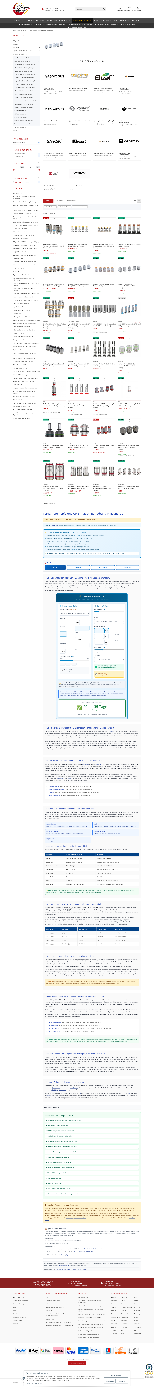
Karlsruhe (124, 1327)
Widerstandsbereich (100, 626)
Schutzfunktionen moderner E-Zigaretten (25, 358)
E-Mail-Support (90, 1071)
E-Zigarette (111, 731)
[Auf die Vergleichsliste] (55, 219)
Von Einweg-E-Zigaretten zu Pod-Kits (24, 396)
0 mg (77, 622)
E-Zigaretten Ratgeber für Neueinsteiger (25, 248)
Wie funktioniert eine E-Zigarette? (23, 410)
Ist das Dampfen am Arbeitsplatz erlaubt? (25, 300)
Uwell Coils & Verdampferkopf (24, 94)
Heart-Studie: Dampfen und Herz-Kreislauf (25, 294)
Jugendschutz (60, 1269)
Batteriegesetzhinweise (53, 1300)
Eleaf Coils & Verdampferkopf (24, 71)
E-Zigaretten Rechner (19, 252)
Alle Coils (55, 567)
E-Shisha (15, 44)
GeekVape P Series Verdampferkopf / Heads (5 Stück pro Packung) (103, 285)
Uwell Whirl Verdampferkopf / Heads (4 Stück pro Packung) (104, 446)
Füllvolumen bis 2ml (20, 111)
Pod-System (76, 535)
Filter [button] (48, 201)
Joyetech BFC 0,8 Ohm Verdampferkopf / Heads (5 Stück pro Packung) (104, 325)
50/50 (62, 664)
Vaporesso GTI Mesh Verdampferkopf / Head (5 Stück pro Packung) (79, 487)
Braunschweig (115, 1317)
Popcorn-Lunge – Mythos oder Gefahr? (24, 346)
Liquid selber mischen (19, 307)
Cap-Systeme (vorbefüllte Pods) (23, 58)
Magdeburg (137, 1307)
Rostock (136, 1330)
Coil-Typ (96, 617)
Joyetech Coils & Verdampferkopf (25, 81)
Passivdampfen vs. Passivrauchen (23, 336)
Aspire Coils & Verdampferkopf (24, 68)
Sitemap (15, 1324)
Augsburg (114, 1300)
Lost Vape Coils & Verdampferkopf (25, 87)
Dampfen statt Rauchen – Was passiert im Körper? (25, 206)
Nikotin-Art (63, 618)
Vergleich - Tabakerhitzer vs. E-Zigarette (25, 388)
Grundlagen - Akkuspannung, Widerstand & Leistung (26, 284)
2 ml (79, 1093)
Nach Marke (127, 567)
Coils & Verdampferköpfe (22, 61)
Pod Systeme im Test (19, 340)
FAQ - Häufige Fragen (19, 1304)
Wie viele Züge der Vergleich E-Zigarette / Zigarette (25, 414)
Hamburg (124, 1320)
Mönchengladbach (139, 1314)
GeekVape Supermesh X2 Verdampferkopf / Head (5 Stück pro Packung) (128, 286)
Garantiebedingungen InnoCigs (55, 1307)
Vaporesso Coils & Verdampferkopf (25, 101)
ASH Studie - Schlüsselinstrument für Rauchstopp (24, 197)
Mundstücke (62, 1090)
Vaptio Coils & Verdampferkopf (24, 104)
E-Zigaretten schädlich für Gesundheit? (24, 255)
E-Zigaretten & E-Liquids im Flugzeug (24, 245)
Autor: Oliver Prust (18, 1297)
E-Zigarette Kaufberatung (20, 238)
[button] (136, 20)
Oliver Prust (55, 525)
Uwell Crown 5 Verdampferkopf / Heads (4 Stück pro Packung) (129, 405)
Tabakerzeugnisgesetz (64, 1255)
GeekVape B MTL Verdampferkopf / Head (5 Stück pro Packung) (78, 245)
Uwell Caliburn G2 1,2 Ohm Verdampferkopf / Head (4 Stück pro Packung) (78, 406)
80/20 (73, 664)
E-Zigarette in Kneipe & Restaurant (23, 235)
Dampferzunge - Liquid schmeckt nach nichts (24, 218)
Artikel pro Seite (71, 201)
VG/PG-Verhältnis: (67, 656)
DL (106, 642)
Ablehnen (122, 1381)
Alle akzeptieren (116, 1375)
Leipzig (136, 1300)
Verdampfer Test (18, 385)
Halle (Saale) (124, 1317)
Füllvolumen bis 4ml (20, 114)
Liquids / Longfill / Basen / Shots (22, 51)
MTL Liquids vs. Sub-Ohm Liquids (23, 317)
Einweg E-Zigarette (18, 268)
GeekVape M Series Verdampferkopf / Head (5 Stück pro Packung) (53, 285)
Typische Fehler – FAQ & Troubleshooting (25, 378)
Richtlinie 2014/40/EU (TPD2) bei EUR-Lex (85, 1252)
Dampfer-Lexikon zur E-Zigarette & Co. (24, 213)
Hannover (124, 1324)
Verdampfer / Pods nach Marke (23, 124)
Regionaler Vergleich (19, 350)
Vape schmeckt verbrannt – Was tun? (24, 381)
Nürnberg (136, 1324)
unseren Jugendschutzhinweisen (76, 1218)
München (136, 1317)
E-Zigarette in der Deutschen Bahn (23, 232)
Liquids (96, 1010)
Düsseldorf (124, 1297)
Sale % (15, 130)
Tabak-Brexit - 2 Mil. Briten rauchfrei (24, 365)
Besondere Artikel (79, 207)
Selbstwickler (60, 778)
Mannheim (137, 1310)
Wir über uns (17, 1314)
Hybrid (63, 651)
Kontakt (85, 1269)
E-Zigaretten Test (18, 258)
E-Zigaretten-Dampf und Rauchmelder (24, 261)
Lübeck (136, 1304)
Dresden (113, 1330)
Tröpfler (70, 778)
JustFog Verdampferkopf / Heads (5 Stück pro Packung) (53, 365)
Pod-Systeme (103, 567)
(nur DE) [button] (107, 332)
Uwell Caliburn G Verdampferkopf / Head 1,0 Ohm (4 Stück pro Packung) (54, 405)
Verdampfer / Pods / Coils (21, 54)
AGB (47, 1297)
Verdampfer (73, 549)
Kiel (122, 1330)
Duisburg (114, 1333)
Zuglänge (97, 655)
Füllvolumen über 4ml (21, 117)
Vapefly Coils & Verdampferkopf (24, 97)
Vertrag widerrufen (77, 1363)
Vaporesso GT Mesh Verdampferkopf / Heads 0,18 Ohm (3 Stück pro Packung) (128, 447)
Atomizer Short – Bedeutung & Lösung (24, 202)
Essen (123, 1304)
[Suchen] (104, 9)
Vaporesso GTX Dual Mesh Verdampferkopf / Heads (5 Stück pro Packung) (103, 488)
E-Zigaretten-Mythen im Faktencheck (24, 265)
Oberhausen (137, 1327)
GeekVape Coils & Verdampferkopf (25, 74)
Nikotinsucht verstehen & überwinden (24, 330)
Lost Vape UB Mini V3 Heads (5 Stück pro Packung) (104, 365)
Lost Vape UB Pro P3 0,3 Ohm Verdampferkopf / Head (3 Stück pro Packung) (128, 366)
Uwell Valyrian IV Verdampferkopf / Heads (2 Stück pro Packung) (78, 446)
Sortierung (59, 201)
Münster (136, 1320)
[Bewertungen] (138, 321)
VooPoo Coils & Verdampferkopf (24, 107)
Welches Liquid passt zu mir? (21, 406)
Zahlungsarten (17, 1320)
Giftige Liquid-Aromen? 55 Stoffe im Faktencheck (23, 279)
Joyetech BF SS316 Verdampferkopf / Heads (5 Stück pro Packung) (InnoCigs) (78, 326)
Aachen (113, 1297)
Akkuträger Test (17, 193)
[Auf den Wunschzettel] (55, 221)
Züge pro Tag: (99, 647)
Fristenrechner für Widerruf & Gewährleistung (59, 1325)
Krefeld (136, 1297)
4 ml (129, 1093)
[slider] (13, 169)
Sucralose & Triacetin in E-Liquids (23, 361)
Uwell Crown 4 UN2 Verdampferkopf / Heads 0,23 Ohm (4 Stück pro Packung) (103, 406)
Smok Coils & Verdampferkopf (24, 91)
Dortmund (114, 1327)
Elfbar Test (16, 271)
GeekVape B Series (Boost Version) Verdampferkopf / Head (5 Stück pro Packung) (103, 246)
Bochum (113, 1310)
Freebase (63, 634)
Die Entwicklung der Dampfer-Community (25, 222)
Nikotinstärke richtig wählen (21, 327)
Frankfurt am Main (126, 1307)
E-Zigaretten (16, 41)
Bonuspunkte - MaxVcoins (20, 1300)
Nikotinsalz (79, 640)
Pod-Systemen (56, 1088)
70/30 (68, 664)
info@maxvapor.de (64, 1265)
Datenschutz (38, 1383)
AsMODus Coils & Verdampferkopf (25, 64)
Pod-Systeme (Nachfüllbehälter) (23, 120)
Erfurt (123, 1300)
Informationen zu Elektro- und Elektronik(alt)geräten (55, 1315)
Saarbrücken (137, 1333)
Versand (73, 1269)
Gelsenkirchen (125, 1314)
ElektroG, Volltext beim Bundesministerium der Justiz (94, 1249)
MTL (106, 631)
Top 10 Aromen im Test (20, 368)
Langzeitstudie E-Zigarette (21, 303)
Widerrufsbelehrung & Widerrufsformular (58, 1322)
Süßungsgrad (69, 609)
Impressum (29, 1383)
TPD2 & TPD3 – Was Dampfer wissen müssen (26, 371)
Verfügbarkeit (49, 207)
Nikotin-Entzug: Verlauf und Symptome (24, 323)
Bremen (113, 1320)
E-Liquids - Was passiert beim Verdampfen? (26, 225)
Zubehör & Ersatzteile (19, 127)
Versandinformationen (19, 1317)
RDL (106, 636)
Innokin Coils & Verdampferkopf (24, 78)
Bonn (112, 1314)
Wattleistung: (99, 609)
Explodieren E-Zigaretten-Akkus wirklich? (25, 275)
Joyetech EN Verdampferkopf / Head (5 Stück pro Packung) (129, 325)
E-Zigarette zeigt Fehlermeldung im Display (26, 242)
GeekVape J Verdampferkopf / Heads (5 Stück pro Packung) (129, 245)
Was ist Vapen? (17, 400)
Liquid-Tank (98, 764)
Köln (122, 1333)
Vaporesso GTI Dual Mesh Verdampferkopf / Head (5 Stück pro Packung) (53, 488)
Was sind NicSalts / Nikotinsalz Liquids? (25, 403)
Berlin (113, 1304)
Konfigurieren (110, 1381)
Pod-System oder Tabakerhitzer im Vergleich (26, 343)
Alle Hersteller (64, 207)
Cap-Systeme (74, 1088)
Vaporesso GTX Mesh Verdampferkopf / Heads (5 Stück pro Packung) (129, 487)
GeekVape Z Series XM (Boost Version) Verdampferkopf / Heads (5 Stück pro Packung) (54, 326)
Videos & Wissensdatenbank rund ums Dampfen (24, 392)
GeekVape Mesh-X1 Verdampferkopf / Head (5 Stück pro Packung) (78, 285)
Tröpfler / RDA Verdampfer (21, 375)
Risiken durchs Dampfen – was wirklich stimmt (24, 354)
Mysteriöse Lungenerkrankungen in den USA (26, 320)
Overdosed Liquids (18, 333)
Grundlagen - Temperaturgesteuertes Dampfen (24, 289)
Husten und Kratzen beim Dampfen (23, 297)
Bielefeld (113, 1307)
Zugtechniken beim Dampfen (21, 418)
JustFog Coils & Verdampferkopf (24, 84)
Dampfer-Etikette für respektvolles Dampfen (26, 210)
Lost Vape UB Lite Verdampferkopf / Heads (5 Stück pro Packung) (78, 365)
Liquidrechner (17, 313)
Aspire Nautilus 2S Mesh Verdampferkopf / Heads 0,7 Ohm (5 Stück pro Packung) (53, 246)
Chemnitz (114, 1324)
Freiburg (123, 1310)
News (14, 1310)
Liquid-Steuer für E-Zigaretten (22, 310)
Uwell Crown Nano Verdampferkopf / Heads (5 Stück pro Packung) (53, 446)
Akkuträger (85, 764)
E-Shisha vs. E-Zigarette (20, 228)
